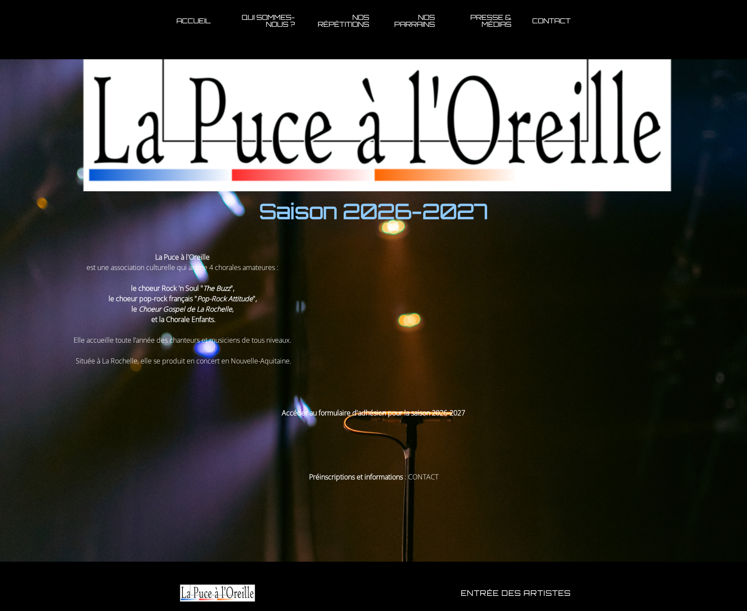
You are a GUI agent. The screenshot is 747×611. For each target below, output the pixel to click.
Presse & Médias (490, 21)
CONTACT (423, 477)
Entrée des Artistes (516, 593)
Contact (551, 20)
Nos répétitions (343, 21)
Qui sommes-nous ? (268, 21)
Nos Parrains (414, 21)
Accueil (193, 20)
